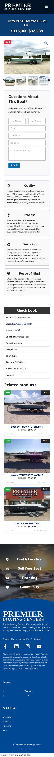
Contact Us (8, 639)
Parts (5, 730)
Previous (4, 80)
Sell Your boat (29, 569)
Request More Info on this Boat (15, 755)
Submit (14, 165)
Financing (29, 578)
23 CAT (16, 330)
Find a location (29, 559)
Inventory (7, 717)
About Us (24, 639)
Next (49, 80)
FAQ (28, 695)
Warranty (29, 691)
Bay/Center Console (22, 324)
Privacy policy (27, 749)
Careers (38, 639)
